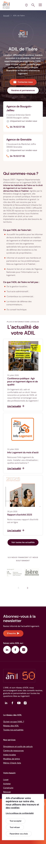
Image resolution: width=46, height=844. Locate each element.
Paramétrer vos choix (19, 833)
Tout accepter (15, 821)
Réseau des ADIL (11, 725)
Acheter (7, 783)
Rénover (7, 792)
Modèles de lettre (11, 758)
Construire (8, 787)
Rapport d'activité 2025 (19, 514)
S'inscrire (11, 633)
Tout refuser (15, 827)
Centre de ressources (13, 750)
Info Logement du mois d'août (23, 452)
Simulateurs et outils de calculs (18, 746)
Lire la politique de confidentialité (20, 813)
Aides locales (9, 754)
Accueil (6, 15)
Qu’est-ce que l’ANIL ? (13, 721)
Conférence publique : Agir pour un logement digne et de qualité (22, 381)
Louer (6, 779)
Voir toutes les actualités (23, 542)
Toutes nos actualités (13, 729)
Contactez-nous (25, 82)
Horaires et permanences (23, 90)
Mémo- (12, 763)
